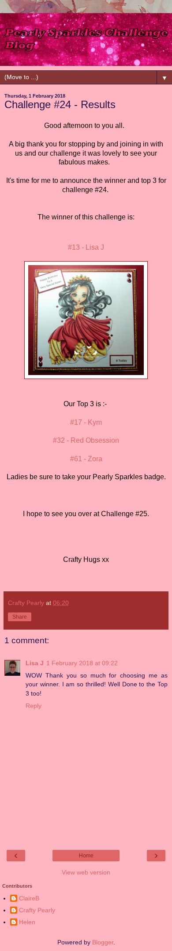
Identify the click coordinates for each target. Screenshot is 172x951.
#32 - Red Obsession (86, 440)
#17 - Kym (86, 422)
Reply (33, 705)
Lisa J (35, 663)
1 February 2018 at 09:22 (82, 663)
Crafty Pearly (37, 910)
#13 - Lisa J (86, 247)
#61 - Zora (86, 459)
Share (19, 617)
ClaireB (29, 898)
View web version (86, 872)
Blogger (102, 942)
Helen (27, 921)
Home (86, 856)
